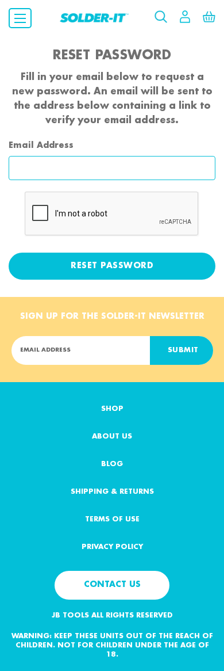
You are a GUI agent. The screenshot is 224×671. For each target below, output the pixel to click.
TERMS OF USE (112, 519)
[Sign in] (185, 13)
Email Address (41, 145)
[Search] (161, 13)
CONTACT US (112, 584)
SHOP (112, 409)
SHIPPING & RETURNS (112, 491)
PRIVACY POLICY (112, 547)
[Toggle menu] (20, 18)
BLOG (112, 464)
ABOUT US (112, 436)
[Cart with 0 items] (209, 13)
